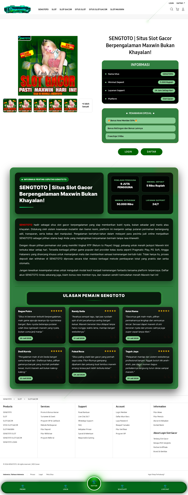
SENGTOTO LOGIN (10, 442)
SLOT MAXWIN (8, 429)
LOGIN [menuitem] (171, 3)
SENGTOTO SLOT (9, 433)
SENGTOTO (25, 224)
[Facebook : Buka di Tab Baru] (167, 474)
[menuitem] (43, 9)
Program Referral (47, 438)
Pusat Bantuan (84, 412)
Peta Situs (49, 474)
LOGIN (128, 151)
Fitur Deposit (46, 429)
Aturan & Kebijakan (160, 421)
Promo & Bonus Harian (50, 412)
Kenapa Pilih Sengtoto (162, 443)
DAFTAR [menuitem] (180, 3)
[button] (177, 9)
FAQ (80, 425)
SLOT (5, 416)
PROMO (23, 489)
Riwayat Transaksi (123, 425)
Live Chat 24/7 (83, 416)
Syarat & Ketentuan (85, 433)
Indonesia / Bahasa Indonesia (13, 474)
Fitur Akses (157, 412)
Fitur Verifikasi (121, 429)
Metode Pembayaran (49, 425)
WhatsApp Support (85, 421)
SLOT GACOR (8, 421)
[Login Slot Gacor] (17, 9)
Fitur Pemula (158, 416)
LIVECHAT (165, 489)
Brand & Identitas (160, 451)
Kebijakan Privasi (84, 429)
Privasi (32, 474)
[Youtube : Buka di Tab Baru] (183, 474)
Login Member (121, 412)
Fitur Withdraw (46, 433)
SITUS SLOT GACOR (10, 425)
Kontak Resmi (158, 425)
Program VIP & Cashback (50, 421)
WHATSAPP (122, 489)
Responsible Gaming (86, 438)
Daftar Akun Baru (122, 416)
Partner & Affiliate (160, 447)
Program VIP (121, 433)
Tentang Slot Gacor (160, 439)
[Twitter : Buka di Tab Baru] (173, 474)
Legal (41, 474)
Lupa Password (122, 421)
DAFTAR (151, 151)
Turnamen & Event (48, 416)
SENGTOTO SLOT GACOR (12, 438)
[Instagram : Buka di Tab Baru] (178, 474)
